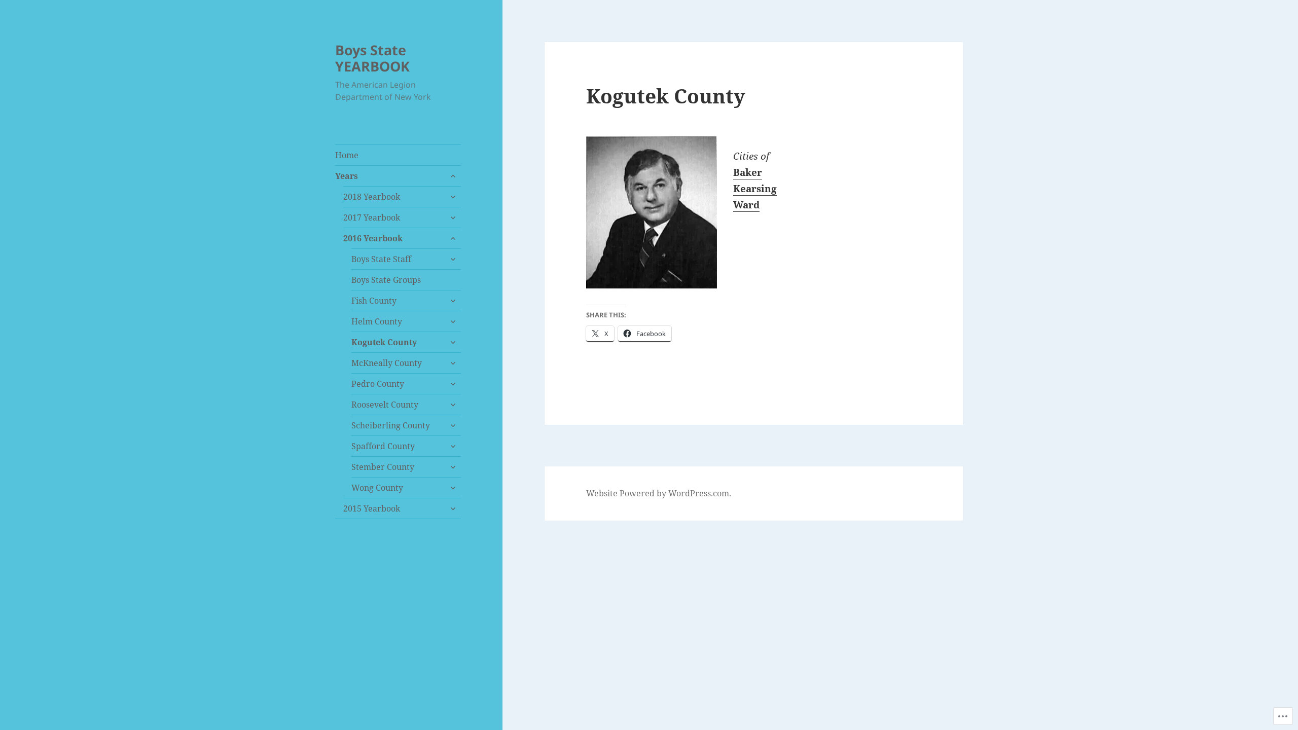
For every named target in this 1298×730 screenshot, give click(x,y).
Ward (746, 204)
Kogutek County (384, 342)
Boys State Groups (386, 279)
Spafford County (383, 446)
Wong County (377, 487)
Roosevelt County (384, 404)
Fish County (373, 300)
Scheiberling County (390, 425)
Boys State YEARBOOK (372, 58)
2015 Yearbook (371, 508)
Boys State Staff (381, 259)
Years (346, 175)
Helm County (376, 321)
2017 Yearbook (371, 217)
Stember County (382, 466)
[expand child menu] (453, 176)
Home (346, 155)
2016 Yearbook (373, 238)
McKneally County (386, 363)
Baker (747, 172)
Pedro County (377, 383)
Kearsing (755, 188)
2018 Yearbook (371, 196)
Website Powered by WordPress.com (657, 493)
